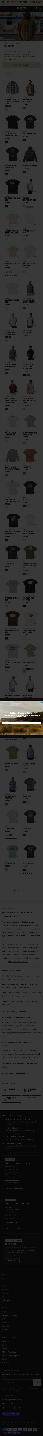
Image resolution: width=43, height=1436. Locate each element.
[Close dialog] (41, 702)
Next (21, 723)
